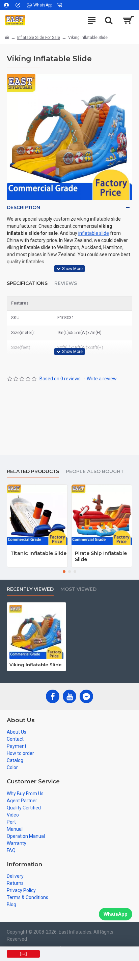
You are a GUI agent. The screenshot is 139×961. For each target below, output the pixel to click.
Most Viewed (78, 589)
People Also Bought (95, 471)
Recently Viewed (30, 589)
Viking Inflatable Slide (35, 664)
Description (23, 207)
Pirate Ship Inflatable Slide (101, 556)
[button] (64, 571)
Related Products (33, 471)
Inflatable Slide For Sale (38, 37)
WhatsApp (116, 914)
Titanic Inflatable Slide (38, 553)
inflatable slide (93, 233)
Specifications (27, 283)
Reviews (65, 283)
